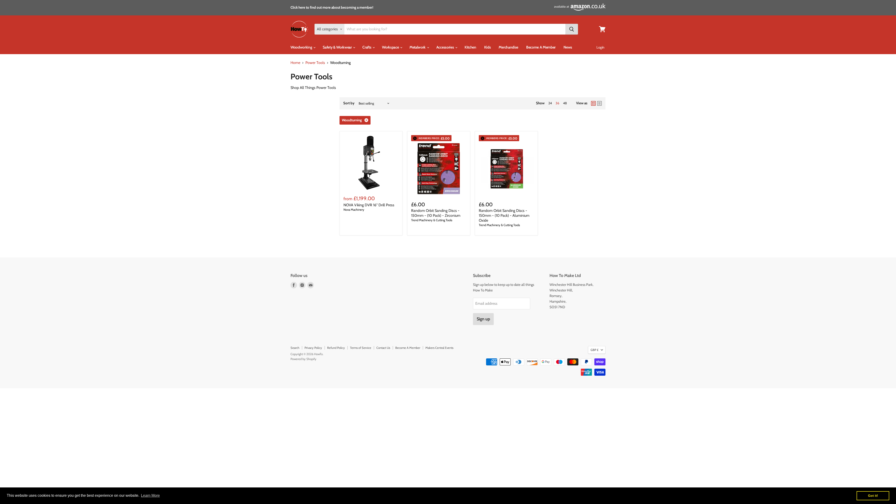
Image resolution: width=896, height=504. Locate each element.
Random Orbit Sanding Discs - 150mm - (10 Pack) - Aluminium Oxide (504, 215)
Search (294, 348)
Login (600, 47)
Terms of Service (360, 348)
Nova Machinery (353, 209)
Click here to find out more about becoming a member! (331, 7)
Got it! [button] (873, 495)
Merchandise (508, 47)
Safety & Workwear (338, 47)
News (568, 47)
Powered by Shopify (303, 359)
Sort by (348, 103)
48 (565, 103)
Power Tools (315, 63)
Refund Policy (336, 348)
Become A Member (541, 47)
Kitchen (470, 47)
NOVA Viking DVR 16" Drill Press (368, 205)
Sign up (483, 319)
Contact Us (383, 348)
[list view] (599, 103)
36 (557, 103)
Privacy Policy (313, 348)
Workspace (391, 47)
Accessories (445, 47)
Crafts (367, 47)
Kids (487, 47)
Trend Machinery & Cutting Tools (431, 220)
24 (550, 103)
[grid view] (593, 103)
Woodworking (301, 47)
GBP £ (594, 350)
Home (295, 63)
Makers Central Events (439, 348)
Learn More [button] (150, 495)
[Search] (571, 29)
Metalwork (418, 47)
